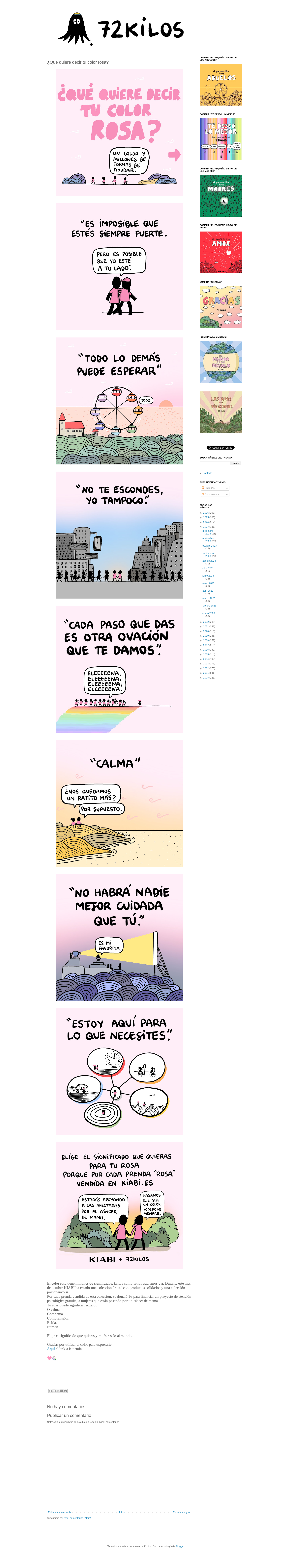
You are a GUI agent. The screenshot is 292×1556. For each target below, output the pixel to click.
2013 (206, 663)
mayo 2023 (208, 583)
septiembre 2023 (208, 554)
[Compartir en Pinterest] (66, 1391)
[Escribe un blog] (54, 1391)
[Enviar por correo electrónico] (50, 1391)
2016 (206, 649)
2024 (206, 522)
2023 (206, 526)
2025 (206, 517)
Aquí (51, 1349)
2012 (206, 668)
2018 (206, 640)
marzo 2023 (208, 598)
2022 (206, 622)
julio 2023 (207, 568)
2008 (206, 677)
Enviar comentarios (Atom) (76, 1518)
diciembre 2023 (207, 532)
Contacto (207, 473)
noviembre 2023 (208, 539)
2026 (206, 512)
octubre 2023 (209, 545)
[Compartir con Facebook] (62, 1391)
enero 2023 (208, 613)
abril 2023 (207, 590)
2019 (206, 635)
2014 (206, 659)
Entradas (209, 488)
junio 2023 (208, 575)
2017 (206, 645)
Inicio (122, 1512)
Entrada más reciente (59, 1512)
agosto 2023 (209, 560)
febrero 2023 (209, 605)
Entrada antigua (181, 1512)
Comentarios (211, 494)
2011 (206, 673)
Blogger (180, 1546)
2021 (206, 626)
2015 (206, 654)
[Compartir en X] (58, 1391)
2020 (206, 631)
